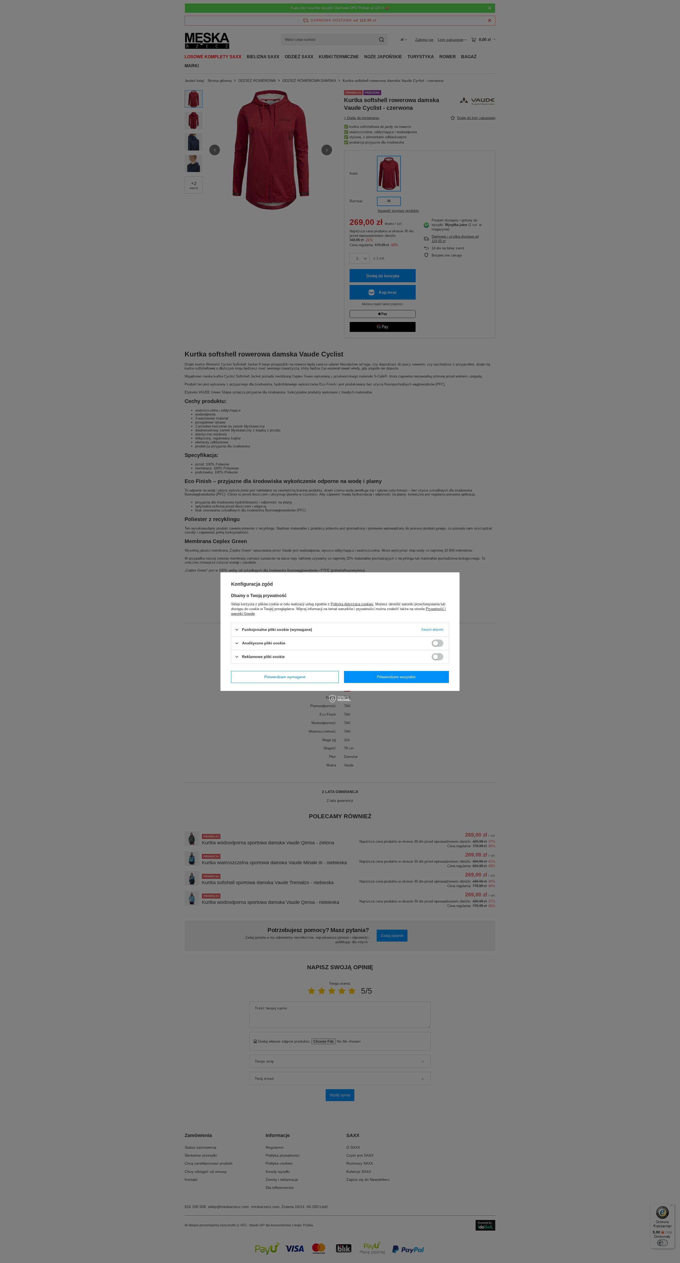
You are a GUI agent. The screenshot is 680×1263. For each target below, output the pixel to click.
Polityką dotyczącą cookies (352, 604)
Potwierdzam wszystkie (396, 677)
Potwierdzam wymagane (284, 677)
